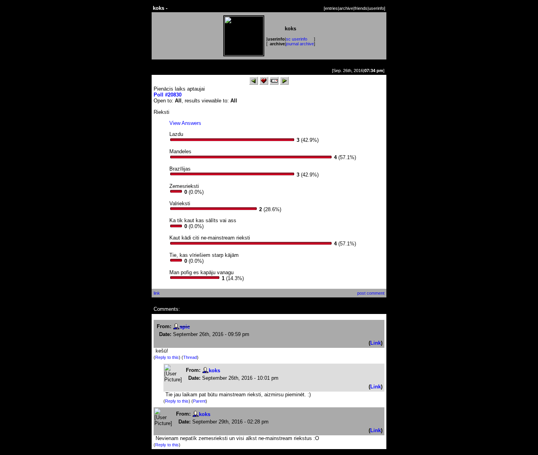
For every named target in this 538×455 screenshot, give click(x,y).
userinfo (376, 8)
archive (346, 8)
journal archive (300, 43)
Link (375, 343)
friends (360, 8)
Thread (190, 357)
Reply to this (167, 357)
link (157, 293)
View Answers (185, 123)
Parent (199, 401)
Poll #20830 (168, 95)
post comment (370, 293)
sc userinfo (296, 39)
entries (331, 8)
